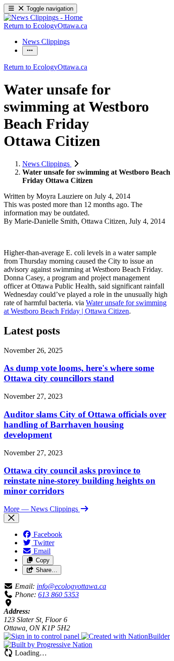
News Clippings (46, 164)
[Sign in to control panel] (42, 636)
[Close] (11, 518)
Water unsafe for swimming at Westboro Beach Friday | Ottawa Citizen (85, 307)
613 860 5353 (58, 594)
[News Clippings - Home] (43, 17)
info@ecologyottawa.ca (71, 586)
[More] (30, 51)
